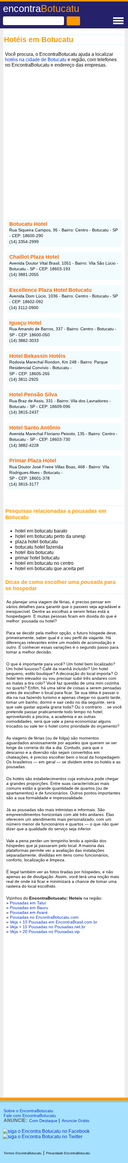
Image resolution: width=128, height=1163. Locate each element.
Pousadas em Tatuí (28, 902)
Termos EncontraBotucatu (22, 1153)
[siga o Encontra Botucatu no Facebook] (46, 1131)
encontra (41, 8)
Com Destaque (43, 1120)
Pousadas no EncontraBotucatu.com (44, 917)
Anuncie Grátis (75, 1120)
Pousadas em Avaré (29, 912)
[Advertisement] (64, 134)
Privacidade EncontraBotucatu (68, 1153)
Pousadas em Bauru (29, 907)
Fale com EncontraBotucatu (30, 1115)
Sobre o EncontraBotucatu (28, 1110)
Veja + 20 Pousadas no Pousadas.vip (45, 931)
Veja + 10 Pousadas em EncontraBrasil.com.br (53, 922)
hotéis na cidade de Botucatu (35, 59)
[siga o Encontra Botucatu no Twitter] (42, 1136)
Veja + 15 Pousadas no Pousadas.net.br (47, 926)
